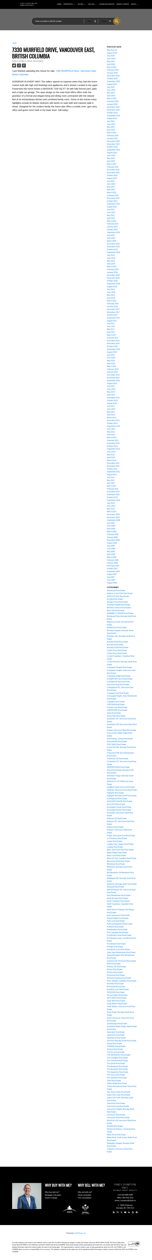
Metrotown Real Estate (116, 864)
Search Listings (51, 1198)
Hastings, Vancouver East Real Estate (122, 790)
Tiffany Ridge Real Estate (117, 1083)
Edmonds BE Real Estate (117, 741)
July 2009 (111, 523)
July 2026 (111, 56)
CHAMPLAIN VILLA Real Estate (119, 679)
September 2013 (113, 426)
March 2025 (111, 98)
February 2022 (113, 195)
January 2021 (112, 227)
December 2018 (113, 275)
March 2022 (111, 192)
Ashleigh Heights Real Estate (118, 605)
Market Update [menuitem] (123, 4)
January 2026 (112, 73)
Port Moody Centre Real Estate (119, 935)
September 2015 (113, 380)
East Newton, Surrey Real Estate (120, 739)
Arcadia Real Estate (115, 599)
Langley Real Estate (115, 847)
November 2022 (113, 173)
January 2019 (112, 272)
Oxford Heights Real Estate (117, 918)
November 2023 (113, 144)
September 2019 (113, 252)
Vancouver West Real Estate (118, 1118)
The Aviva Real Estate (116, 1052)
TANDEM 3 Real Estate (116, 1046)
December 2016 (113, 341)
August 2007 (112, 574)
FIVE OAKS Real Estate (116, 744)
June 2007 (111, 580)
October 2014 (112, 400)
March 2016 (111, 366)
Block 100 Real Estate (116, 610)
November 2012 (113, 443)
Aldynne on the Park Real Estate (120, 593)
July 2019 (111, 255)
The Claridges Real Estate (117, 1058)
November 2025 (113, 76)
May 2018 (111, 295)
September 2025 (113, 81)
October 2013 (112, 423)
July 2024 (111, 121)
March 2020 (111, 241)
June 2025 (111, 90)
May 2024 (111, 127)
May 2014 (111, 412)
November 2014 (113, 398)
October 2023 (112, 147)
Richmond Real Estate (116, 975)
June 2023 (111, 155)
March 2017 (111, 335)
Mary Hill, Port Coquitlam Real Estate (121, 858)
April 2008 (111, 554)
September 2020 (113, 232)
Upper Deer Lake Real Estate (118, 1095)
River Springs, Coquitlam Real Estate (121, 981)
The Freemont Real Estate (117, 1061)
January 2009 (112, 537)
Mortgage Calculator (53, 1195)
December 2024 (113, 107)
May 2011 (111, 480)
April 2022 (111, 190)
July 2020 (111, 235)
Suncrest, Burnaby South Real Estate (121, 1041)
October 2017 (112, 315)
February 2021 (113, 224)
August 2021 (112, 207)
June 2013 (111, 429)
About (133, 4)
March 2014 (111, 418)
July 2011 (111, 477)
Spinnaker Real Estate (116, 1032)
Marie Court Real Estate (116, 855)
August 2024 (112, 118)
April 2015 (111, 395)
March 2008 (111, 557)
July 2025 (111, 87)
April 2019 (111, 264)
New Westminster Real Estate (119, 895)
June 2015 (111, 389)
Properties (68, 4)
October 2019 (112, 249)
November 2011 (113, 466)
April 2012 (111, 457)
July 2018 (111, 289)
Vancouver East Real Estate (118, 1106)
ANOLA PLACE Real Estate (118, 596)
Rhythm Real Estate (115, 972)
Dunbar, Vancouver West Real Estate (121, 730)
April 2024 (111, 130)
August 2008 (112, 543)
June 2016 (111, 358)
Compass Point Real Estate (118, 693)
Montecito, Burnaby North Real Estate (122, 884)
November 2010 (113, 494)
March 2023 (111, 164)
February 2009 (113, 534)
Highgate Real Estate (115, 793)
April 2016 (111, 363)
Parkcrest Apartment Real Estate (120, 924)
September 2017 (113, 318)
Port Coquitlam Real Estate (117, 932)
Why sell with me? (85, 1192)
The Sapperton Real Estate (117, 1072)
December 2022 (113, 170)
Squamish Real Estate (116, 1035)
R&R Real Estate (114, 964)
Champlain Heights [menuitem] (107, 4)
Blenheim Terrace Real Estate (119, 608)
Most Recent (112, 50)
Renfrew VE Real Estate (116, 967)
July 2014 (111, 406)
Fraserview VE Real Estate (117, 759)
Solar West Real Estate (116, 1001)
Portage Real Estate (115, 947)
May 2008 (111, 551)
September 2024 (113, 116)
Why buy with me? (52, 1192)
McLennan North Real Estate (118, 861)
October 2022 (112, 175)
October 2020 (112, 230)
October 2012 (112, 446)
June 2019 (111, 258)
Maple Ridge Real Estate (117, 853)
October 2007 (112, 568)
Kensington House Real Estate (119, 807)
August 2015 (112, 383)
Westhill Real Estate (115, 1126)
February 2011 (112, 489)
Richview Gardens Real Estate (119, 978)
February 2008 (113, 560)
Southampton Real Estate (117, 1024)
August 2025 (112, 84)
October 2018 (112, 281)
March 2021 (111, 221)
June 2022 (111, 184)
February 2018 (113, 304)
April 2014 (111, 415)
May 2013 (111, 432)
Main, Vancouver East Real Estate (120, 850)
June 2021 (111, 212)
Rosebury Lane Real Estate (118, 989)
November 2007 (113, 566)
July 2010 (111, 503)
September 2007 (113, 571)
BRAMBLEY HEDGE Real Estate (120, 613)
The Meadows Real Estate (117, 1066)
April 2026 (111, 64)
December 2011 (113, 463)
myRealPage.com (80, 1233)
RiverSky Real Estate (115, 984)
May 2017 (111, 329)
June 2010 (111, 506)
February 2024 (113, 135)
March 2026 (111, 67)
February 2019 (113, 269)
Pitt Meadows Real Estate (117, 930)
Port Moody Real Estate (116, 944)
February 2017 (113, 338)
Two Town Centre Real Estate (118, 1092)
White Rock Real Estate (116, 1135)
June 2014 (111, 409)
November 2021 (113, 198)
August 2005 (112, 583)
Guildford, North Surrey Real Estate (121, 787)
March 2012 (111, 460)
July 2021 (111, 210)
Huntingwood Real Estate (117, 798)
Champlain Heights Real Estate (119, 667)
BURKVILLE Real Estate (117, 627)
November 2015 (113, 378)
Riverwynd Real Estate (116, 986)
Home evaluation (84, 1195)
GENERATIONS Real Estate (118, 767)
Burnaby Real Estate (115, 645)
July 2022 (111, 181)
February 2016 (113, 369)
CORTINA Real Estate (116, 704)
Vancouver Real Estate (116, 1103)
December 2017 (113, 309)
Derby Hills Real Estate (116, 716)
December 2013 (113, 420)
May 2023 (111, 158)
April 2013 (111, 435)
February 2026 (113, 70)
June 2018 (111, 292)
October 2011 (112, 469)
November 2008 (113, 540)
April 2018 (111, 298)
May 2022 (111, 187)
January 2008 (112, 563)
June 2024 (111, 124)
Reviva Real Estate (114, 969)
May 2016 (111, 361)
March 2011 (111, 486)
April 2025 (111, 96)
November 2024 (113, 110)
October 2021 (112, 201)
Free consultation (84, 1198)
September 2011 (113, 472)
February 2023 (113, 167)
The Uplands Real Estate (117, 1078)
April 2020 (111, 238)
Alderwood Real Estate (116, 590)
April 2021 (111, 218)
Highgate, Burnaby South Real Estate (122, 796)
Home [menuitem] (59, 4)
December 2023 (113, 141)
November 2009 (113, 517)
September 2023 (113, 150)
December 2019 (113, 244)
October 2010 (112, 497)
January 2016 (112, 372)
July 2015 (111, 386)
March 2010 (111, 512)
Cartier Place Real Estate (117, 650)
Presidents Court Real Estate (118, 949)
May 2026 (111, 61)
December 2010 (113, 492)
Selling (91, 4)
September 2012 (113, 449)
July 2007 (111, 577)
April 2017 (111, 332)
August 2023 (112, 153)
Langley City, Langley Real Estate (120, 844)
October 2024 (112, 113)
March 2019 (111, 266)
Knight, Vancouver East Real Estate (121, 836)
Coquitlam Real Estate (116, 702)
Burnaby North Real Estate (117, 642)
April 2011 (111, 483)
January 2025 (112, 104)
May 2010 (111, 509)
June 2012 (111, 452)
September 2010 (113, 500)
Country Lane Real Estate (117, 707)
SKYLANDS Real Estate (116, 998)
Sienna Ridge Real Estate (117, 995)
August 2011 (112, 475)
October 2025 (112, 78)
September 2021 (113, 204)
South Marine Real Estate (117, 1004)
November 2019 (113, 247)
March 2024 (111, 133)
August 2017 (112, 321)
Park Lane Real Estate (116, 921)
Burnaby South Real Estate (117, 647)
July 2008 (111, 546)
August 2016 (112, 352)
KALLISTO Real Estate (116, 804)
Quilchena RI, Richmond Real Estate (121, 961)
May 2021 (111, 215)
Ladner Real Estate (114, 841)
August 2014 (112, 403)
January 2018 (112, 306)
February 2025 (113, 101)
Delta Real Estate (114, 713)
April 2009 (111, 529)
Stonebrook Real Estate (116, 1038)
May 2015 (111, 392)
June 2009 (111, 526)
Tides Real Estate (114, 1081)
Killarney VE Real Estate (117, 818)
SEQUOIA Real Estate (116, 992)
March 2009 (111, 532)
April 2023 (111, 161)
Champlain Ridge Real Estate (119, 676)
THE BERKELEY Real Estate (118, 1055)
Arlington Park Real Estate (117, 602)
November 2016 (113, 343)
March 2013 (111, 437)
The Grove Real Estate (116, 1063)
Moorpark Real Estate (115, 887)
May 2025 (111, 93)
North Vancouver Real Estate (118, 915)
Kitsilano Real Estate (115, 827)
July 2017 (111, 323)
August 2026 (112, 53)
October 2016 (112, 346)
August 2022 (112, 178)
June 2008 (111, 549)
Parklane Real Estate (115, 927)
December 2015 (113, 375)
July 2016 (111, 355)
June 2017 (111, 326)
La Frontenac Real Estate (117, 838)
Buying (80, 4)
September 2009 (113, 520)
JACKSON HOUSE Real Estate (119, 801)
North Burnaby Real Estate (117, 898)
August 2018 (112, 287)
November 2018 (113, 278)
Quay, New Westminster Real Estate (121, 952)
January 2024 (112, 138)
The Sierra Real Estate (116, 1075)
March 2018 (111, 301)
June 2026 (111, 59)
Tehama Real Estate (115, 1049)
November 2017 (113, 312)
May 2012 (111, 455)
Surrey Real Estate (114, 1043)
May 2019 (111, 261)
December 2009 (113, 514)
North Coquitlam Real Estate (118, 901)
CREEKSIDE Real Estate (117, 710)
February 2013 (113, 440)
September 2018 (113, 284)
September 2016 (113, 349)
